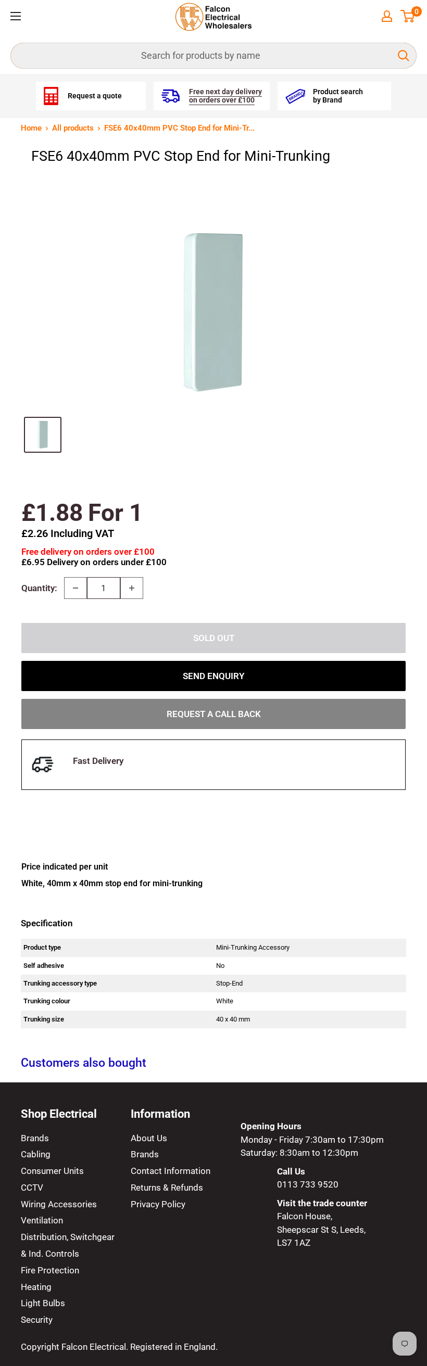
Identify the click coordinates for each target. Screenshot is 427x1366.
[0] (408, 16)
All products (73, 128)
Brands (35, 1138)
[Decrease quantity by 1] (75, 588)
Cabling (36, 1154)
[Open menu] (15, 16)
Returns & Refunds (167, 1187)
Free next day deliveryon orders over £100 (225, 95)
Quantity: (39, 588)
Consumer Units (52, 1171)
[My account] (387, 16)
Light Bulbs (43, 1303)
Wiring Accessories (59, 1204)
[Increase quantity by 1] (131, 588)
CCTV (32, 1187)
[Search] (404, 56)
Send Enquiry (213, 676)
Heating (36, 1287)
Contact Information (170, 1171)
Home (31, 128)
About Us (149, 1138)
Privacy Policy (158, 1204)
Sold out (213, 638)
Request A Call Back (214, 714)
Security (37, 1319)
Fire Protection (50, 1270)
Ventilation (42, 1220)
